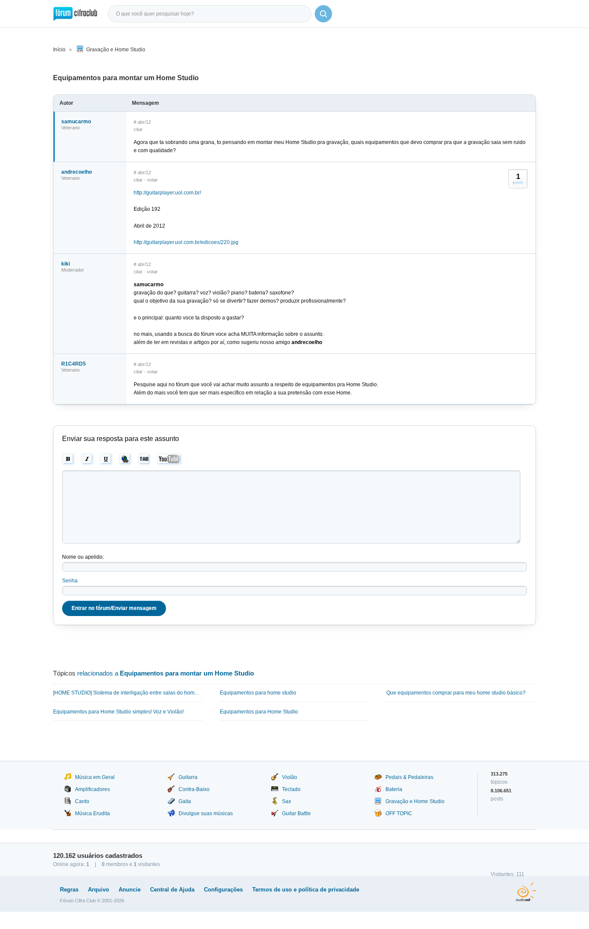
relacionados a (165, 673)
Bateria (393, 789)
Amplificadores (92, 789)
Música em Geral (95, 777)
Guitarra (188, 777)
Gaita (185, 801)
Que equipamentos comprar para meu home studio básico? (456, 693)
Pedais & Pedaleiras (409, 777)
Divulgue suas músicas (206, 813)
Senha (70, 581)
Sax (286, 801)
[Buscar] (323, 13)
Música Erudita (92, 813)
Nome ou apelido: (83, 557)
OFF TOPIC (398, 813)
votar (152, 179)
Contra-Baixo (194, 789)
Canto (82, 801)
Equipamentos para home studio (258, 693)
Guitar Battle (296, 813)
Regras (69, 889)
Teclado (291, 789)
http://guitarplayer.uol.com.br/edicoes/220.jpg (186, 242)
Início (59, 50)
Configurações (223, 889)
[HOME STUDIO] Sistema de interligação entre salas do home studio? (128, 693)
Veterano (70, 127)
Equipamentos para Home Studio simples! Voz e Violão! (118, 712)
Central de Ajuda (172, 889)
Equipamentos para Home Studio (259, 712)
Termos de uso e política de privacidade (305, 889)
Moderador (72, 269)
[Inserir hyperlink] (125, 459)
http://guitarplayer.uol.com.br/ (167, 193)
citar (138, 129)
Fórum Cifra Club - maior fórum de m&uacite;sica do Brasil (75, 14)
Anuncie (130, 889)
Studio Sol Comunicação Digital (526, 891)
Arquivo (98, 889)
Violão (289, 777)
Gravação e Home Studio (115, 50)
